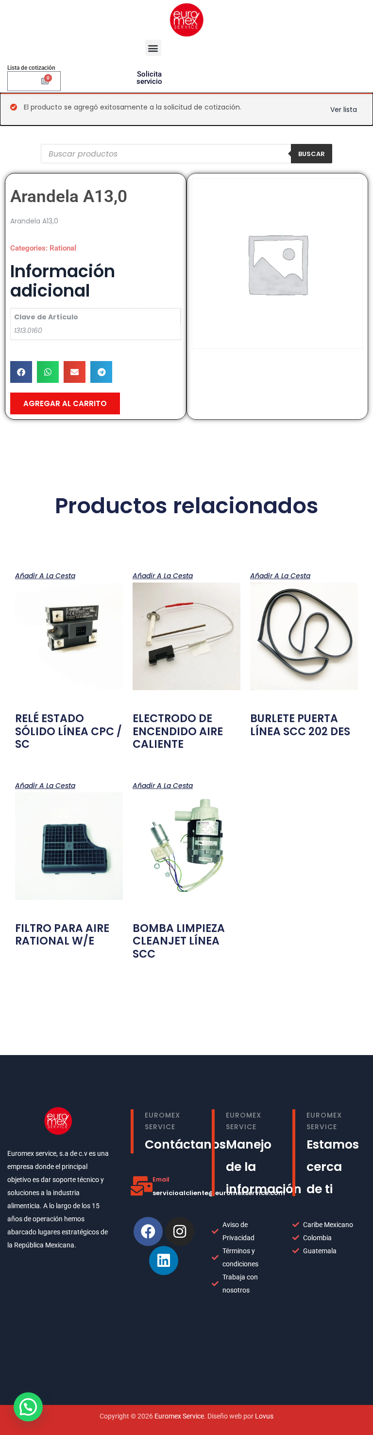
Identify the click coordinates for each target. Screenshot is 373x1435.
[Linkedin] (163, 1260)
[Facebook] (148, 1231)
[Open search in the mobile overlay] (186, 153)
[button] (153, 48)
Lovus (264, 1416)
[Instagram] (179, 1231)
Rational (63, 248)
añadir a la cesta (45, 575)
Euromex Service (179, 1416)
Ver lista (343, 109)
